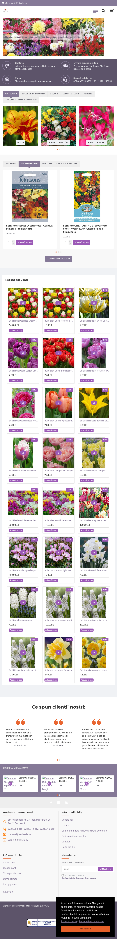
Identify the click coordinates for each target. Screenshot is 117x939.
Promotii (10, 163)
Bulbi (20, 142)
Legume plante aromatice (21, 99)
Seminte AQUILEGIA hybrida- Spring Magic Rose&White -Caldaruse (104, 778)
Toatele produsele (57, 258)
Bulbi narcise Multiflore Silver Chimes (94, 570)
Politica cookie (69, 921)
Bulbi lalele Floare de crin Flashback (94, 420)
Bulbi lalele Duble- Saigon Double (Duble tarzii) (23, 371)
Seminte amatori (58, 142)
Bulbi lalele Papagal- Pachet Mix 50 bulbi (94, 520)
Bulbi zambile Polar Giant (21, 620)
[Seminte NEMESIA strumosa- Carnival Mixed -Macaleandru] (30, 196)
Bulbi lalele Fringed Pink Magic (58, 470)
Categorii (11, 93)
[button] (104, 921)
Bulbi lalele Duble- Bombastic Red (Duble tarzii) (59, 371)
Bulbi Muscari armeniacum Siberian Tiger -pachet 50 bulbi (94, 620)
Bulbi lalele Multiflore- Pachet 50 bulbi (59, 520)
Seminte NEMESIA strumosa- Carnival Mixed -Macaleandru (29, 227)
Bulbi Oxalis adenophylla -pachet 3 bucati (59, 570)
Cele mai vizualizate (15, 768)
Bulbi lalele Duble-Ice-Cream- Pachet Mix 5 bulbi (59, 321)
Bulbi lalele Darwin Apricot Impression (59, 420)
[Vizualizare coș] (112, 10)
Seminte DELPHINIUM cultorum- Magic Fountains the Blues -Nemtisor (67, 778)
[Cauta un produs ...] (103, 10)
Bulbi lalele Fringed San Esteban (23, 470)
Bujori (54, 93)
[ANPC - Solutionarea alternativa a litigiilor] (42, 923)
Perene (87, 93)
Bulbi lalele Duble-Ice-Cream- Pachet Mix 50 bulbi (23, 321)
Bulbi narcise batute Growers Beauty (59, 670)
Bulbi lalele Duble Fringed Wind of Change (23, 420)
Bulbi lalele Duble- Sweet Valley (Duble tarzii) (94, 321)
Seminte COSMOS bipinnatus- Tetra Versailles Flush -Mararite (28, 778)
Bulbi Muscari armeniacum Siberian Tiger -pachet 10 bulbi (23, 670)
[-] (13, 244)
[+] (13, 241)
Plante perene (96, 142)
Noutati (47, 163)
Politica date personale (91, 921)
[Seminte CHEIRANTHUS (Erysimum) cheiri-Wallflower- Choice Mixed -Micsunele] (87, 196)
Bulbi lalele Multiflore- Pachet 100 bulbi (23, 520)
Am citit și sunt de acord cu (79, 876)
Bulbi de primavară (33, 93)
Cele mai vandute (67, 163)
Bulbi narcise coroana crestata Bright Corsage (94, 670)
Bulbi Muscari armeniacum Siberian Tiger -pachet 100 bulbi (59, 620)
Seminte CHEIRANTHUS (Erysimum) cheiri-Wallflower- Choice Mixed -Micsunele (85, 228)
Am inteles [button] (85, 928)
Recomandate (29, 163)
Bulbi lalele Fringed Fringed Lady (94, 470)
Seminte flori (71, 93)
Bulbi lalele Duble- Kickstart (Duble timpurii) (94, 371)
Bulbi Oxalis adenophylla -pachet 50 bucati (23, 570)
